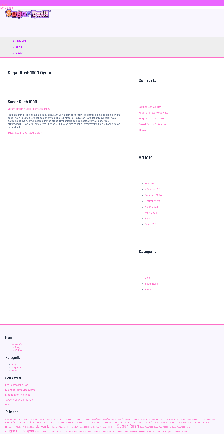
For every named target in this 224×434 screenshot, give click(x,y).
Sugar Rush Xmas (41, 432)
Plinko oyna (205, 422)
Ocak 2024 (151, 224)
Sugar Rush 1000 (22, 101)
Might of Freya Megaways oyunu (182, 422)
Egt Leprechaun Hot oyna (173, 419)
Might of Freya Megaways (153, 112)
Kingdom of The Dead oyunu (54, 422)
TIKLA (3, 4)
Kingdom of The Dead (151, 118)
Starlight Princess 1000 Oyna (81, 427)
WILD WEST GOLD (160, 432)
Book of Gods (96, 419)
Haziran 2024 (152, 200)
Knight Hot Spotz (72, 422)
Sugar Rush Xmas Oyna (58, 432)
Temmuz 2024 (153, 195)
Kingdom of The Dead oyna (33, 422)
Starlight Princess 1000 (60, 427)
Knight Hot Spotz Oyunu (105, 422)
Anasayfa (20, 41)
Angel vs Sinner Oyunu (43, 419)
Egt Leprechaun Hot (150, 106)
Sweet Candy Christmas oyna (117, 432)
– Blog (17, 47)
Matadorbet (119, 422)
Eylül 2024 (151, 183)
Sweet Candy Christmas (152, 124)
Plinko (142, 130)
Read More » (25, 132)
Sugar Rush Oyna (19, 431)
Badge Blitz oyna (69, 419)
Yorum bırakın (15, 108)
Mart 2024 (151, 212)
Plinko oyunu (9, 427)
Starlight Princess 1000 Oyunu (104, 427)
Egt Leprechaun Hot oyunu (192, 419)
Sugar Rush (151, 283)
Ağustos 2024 (153, 189)
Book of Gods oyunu (124, 419)
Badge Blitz (57, 419)
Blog (28, 108)
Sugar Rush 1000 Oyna (162, 427)
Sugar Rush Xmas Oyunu (78, 432)
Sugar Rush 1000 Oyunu (181, 427)
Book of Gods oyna (109, 419)
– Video (18, 53)
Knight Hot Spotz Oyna (87, 422)
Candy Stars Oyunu (140, 419)
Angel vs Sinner (11, 419)
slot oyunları (43, 426)
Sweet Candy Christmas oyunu (141, 432)
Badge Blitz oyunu (83, 419)
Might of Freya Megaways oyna (157, 422)
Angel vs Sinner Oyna (26, 419)
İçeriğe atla (6, 7)
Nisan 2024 (151, 206)
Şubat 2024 (151, 218)
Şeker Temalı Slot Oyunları (177, 432)
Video (148, 289)
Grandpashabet (209, 419)
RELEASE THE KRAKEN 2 (25, 427)
